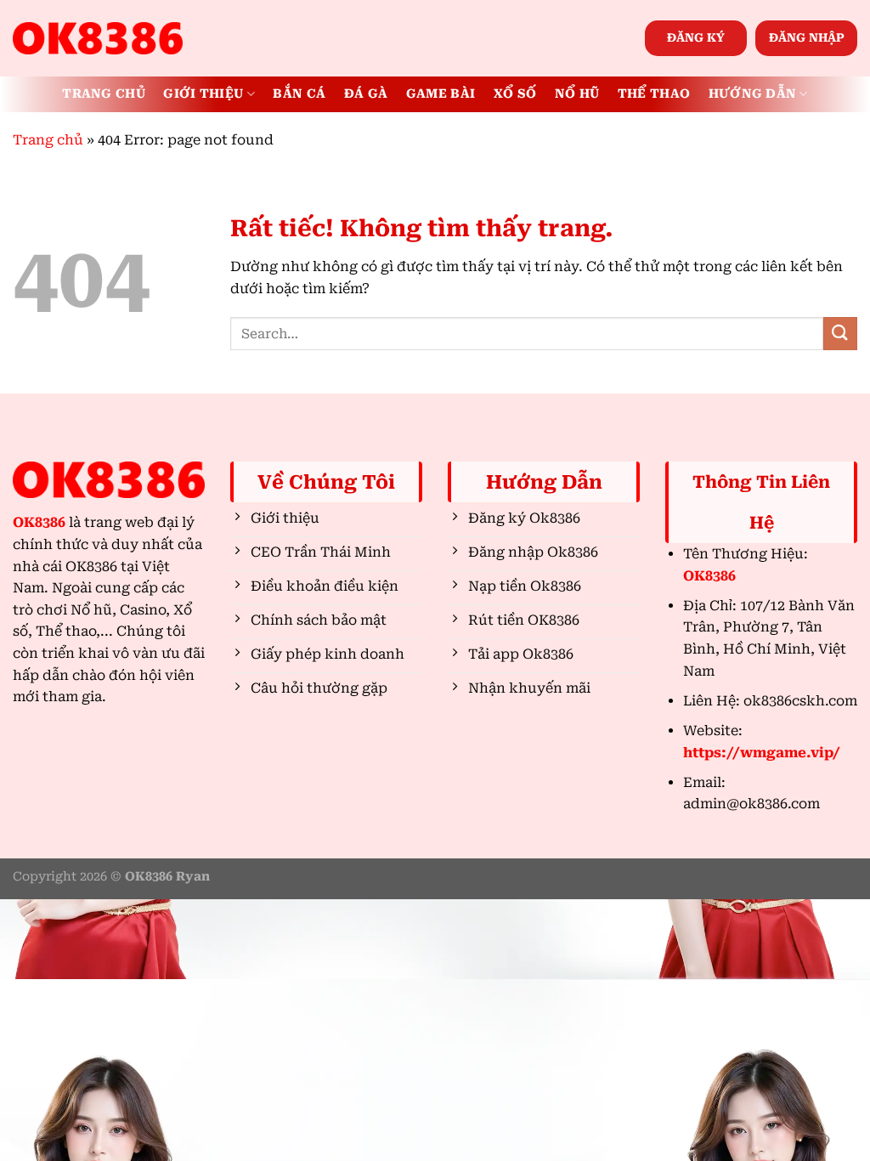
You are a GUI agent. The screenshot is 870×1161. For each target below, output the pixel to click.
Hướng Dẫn (753, 94)
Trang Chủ (103, 94)
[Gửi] (840, 333)
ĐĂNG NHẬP (807, 37)
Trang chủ (48, 140)
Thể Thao (654, 94)
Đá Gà (365, 94)
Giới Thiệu (203, 94)
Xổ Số (515, 94)
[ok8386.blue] (98, 38)
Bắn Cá (299, 94)
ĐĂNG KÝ (696, 37)
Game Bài (440, 94)
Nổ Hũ (577, 94)
